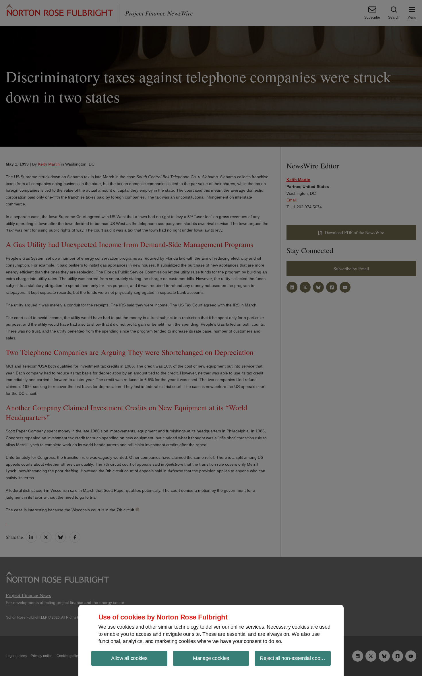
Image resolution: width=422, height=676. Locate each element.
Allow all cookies (129, 658)
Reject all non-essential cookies (294, 658)
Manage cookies (211, 658)
